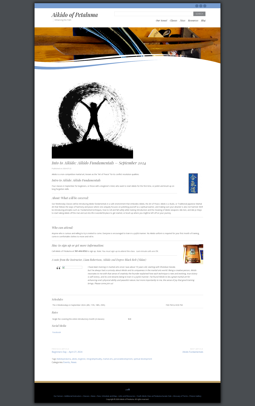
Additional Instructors (72, 396)
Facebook (56, 332)
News (182, 20)
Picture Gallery (195, 396)
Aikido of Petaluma (75, 14)
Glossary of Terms (180, 396)
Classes (173, 20)
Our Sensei (161, 20)
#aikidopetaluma (64, 359)
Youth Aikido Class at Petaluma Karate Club (154, 396)
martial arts (108, 359)
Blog (203, 20)
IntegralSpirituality (94, 359)
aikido (74, 359)
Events (66, 362)
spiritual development (143, 359)
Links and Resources (126, 396)
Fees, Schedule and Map (107, 396)
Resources (193, 20)
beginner (82, 359)
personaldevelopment (123, 359)
